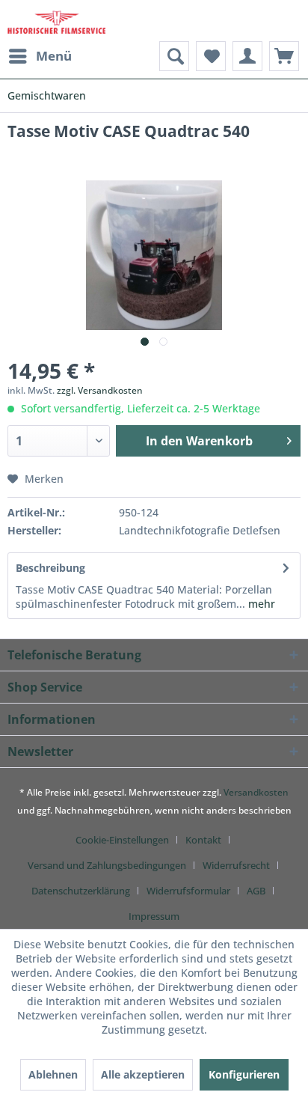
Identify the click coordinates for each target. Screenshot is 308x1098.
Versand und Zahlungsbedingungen (107, 865)
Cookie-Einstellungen (122, 840)
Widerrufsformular (188, 890)
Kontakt (203, 840)
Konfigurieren (244, 1074)
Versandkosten (256, 792)
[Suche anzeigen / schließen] (174, 56)
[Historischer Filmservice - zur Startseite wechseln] (56, 20)
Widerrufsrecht (236, 865)
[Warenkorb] (284, 56)
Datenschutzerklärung (80, 890)
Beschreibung (50, 568)
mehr (260, 604)
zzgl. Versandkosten (100, 390)
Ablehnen (53, 1074)
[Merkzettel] (211, 56)
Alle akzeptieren (143, 1074)
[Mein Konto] (247, 56)
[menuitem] (39, 56)
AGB (256, 890)
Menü (54, 55)
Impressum (154, 916)
